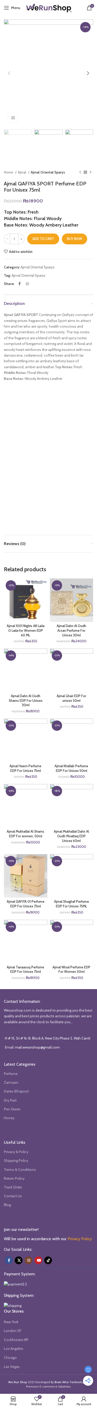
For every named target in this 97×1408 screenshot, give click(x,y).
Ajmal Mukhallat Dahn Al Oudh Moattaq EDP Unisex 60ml (71, 836)
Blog (7, 1204)
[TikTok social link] (48, 1260)
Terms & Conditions (20, 1169)
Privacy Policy (80, 1238)
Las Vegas (12, 1366)
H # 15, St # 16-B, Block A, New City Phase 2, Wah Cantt (47, 1038)
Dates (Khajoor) (16, 1091)
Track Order (13, 1187)
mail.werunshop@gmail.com (37, 1047)
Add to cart (43, 239)
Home (9, 172)
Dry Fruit (10, 1100)
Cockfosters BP (16, 1339)
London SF (12, 1330)
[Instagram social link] (28, 1260)
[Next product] (90, 172)
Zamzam (11, 1082)
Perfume (11, 1073)
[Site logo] (48, 7)
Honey (9, 1118)
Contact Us (13, 1196)
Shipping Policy (16, 1160)
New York (11, 1322)
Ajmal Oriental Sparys (48, 172)
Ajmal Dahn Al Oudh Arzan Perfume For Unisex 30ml (71, 630)
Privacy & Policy (16, 1151)
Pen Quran (12, 1109)
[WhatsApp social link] (27, 283)
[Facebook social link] (19, 283)
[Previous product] (80, 172)
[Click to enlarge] (13, 118)
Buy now (74, 239)
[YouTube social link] (38, 1260)
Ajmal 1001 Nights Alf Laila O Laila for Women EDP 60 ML (25, 630)
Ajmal (22, 172)
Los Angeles (13, 1348)
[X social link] (19, 1260)
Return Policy (14, 1178)
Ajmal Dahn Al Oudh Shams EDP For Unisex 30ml (25, 700)
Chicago (10, 1357)
